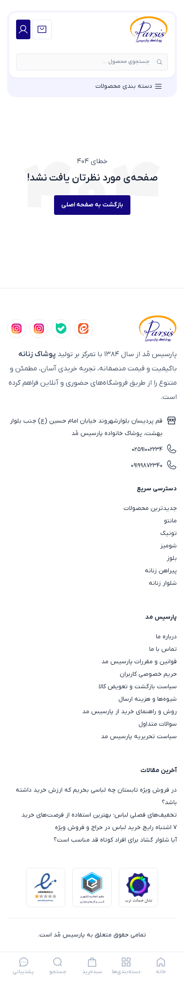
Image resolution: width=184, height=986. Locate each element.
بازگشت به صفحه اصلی (92, 205)
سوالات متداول (157, 724)
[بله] (61, 328)
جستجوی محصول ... (126, 61)
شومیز (168, 546)
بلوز (172, 558)
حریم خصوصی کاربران (148, 674)
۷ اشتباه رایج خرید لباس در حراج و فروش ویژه (116, 827)
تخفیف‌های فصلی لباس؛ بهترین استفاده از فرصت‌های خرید (99, 815)
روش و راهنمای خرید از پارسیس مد (129, 711)
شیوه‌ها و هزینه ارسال (147, 699)
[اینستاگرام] (16, 328)
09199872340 (147, 465)
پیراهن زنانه (161, 571)
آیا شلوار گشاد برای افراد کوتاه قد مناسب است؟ (115, 840)
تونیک (168, 533)
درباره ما (166, 637)
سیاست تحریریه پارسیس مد (139, 736)
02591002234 (147, 449)
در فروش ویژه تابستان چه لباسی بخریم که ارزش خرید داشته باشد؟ (96, 796)
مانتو (170, 521)
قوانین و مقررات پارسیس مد (139, 661)
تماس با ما (163, 649)
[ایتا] (83, 328)
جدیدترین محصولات (150, 508)
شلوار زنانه (163, 583)
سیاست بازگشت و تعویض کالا (138, 686)
